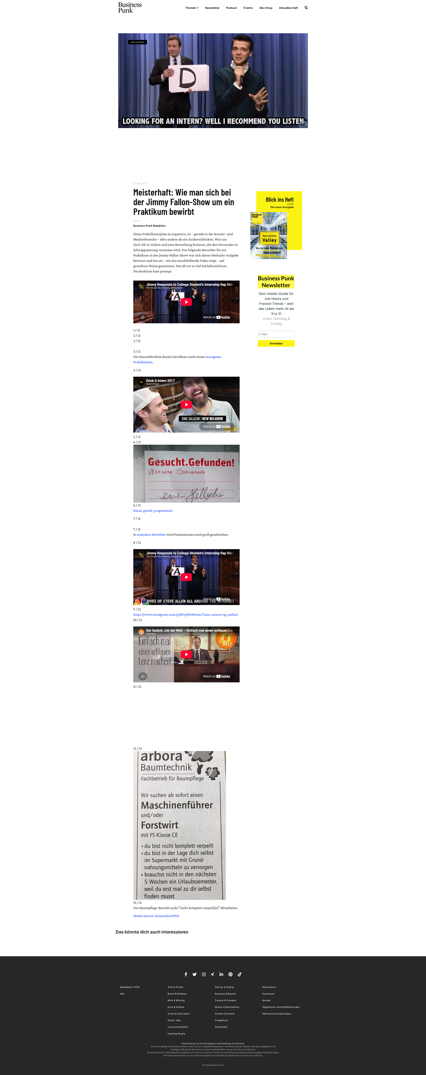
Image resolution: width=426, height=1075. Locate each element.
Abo (122, 993)
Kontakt (266, 1000)
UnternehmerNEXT (178, 1027)
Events (248, 7)
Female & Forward (224, 1013)
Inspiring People (176, 1033)
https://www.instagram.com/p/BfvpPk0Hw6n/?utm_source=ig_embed (185, 614)
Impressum (268, 993)
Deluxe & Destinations (227, 1007)
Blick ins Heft (280, 199)
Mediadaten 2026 (129, 987)
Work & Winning (137, 42)
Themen (191, 7)
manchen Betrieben (151, 534)
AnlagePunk (221, 1020)
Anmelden (276, 343)
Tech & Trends (175, 987)
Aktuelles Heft (288, 7)
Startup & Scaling (224, 987)
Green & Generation (179, 1013)
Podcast (231, 7)
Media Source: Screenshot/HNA (156, 916)
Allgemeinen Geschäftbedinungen (281, 1007)
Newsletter (212, 7)
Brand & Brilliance (177, 993)
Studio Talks (174, 1020)
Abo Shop (265, 7)
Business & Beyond (225, 993)
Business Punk (130, 7)
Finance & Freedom (225, 1000)
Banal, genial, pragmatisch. (153, 510)
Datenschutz (269, 987)
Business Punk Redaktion (149, 225)
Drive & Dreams (176, 1007)
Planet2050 (221, 1027)
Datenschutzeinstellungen (276, 1013)
